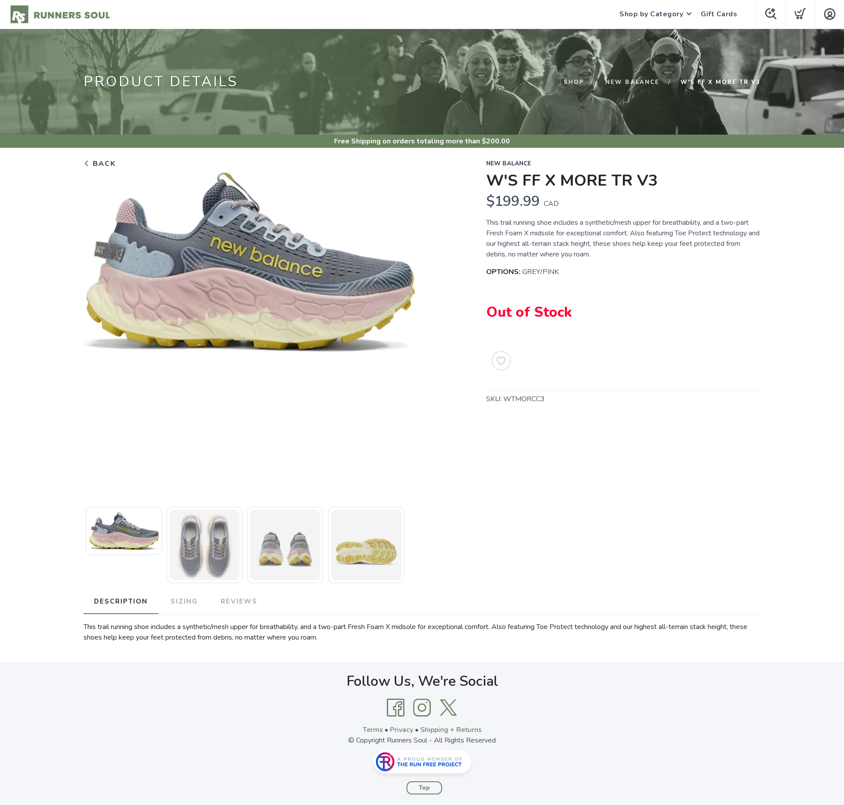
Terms (373, 730)
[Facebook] (395, 708)
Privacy (401, 730)
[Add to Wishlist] (501, 360)
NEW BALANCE (632, 82)
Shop (574, 82)
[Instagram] (422, 708)
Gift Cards (719, 14)
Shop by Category (651, 14)
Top (424, 788)
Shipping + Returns (451, 730)
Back (103, 163)
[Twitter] (448, 708)
